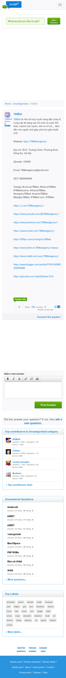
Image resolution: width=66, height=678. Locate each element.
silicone (51, 606)
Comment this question (48, 316)
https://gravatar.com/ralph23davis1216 (33, 276)
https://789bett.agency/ (35, 141)
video (48, 611)
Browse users (16, 661)
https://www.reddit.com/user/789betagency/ (36, 256)
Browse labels (49, 661)
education (27, 615)
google (39, 611)
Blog (45, 672)
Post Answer (48, 405)
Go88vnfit (12, 507)
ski (54, 615)
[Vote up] (16, 306)
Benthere (16, 473)
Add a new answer (14, 373)
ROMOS (16, 439)
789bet (17, 119)
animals (30, 602)
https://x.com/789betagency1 (28, 205)
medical (53, 620)
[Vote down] (22, 306)
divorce (10, 620)
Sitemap (37, 672)
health (39, 602)
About (27, 667)
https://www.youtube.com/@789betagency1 (36, 213)
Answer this (20, 299)
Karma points (38, 667)
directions (40, 606)
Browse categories (32, 661)
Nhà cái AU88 (14, 561)
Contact (50, 667)
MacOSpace (13, 543)
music (24, 611)
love (31, 606)
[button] (8, 379)
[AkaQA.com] (12, 5)
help (16, 611)
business (38, 615)
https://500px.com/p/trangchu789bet (32, 239)
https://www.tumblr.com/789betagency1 (34, 230)
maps (17, 615)
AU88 (10, 570)
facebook (48, 602)
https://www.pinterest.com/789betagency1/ (35, 222)
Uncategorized (20, 103)
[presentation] (8, 379)
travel (9, 611)
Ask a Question (54, 21)
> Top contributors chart (19, 484)
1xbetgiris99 (14, 534)
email (47, 615)
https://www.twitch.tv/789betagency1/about (35, 247)
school (9, 625)
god (24, 606)
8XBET (11, 516)
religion (16, 606)
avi (36, 620)
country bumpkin (20, 461)
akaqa (18, 620)
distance (28, 620)
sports (43, 620)
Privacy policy (25, 672)
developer (11, 602)
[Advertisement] (33, 67)
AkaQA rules (17, 667)
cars (32, 611)
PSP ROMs (13, 552)
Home (8, 103)
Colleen (16, 450)
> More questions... (16, 579)
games (21, 602)
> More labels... (14, 631)
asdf (8, 606)
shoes (9, 615)
